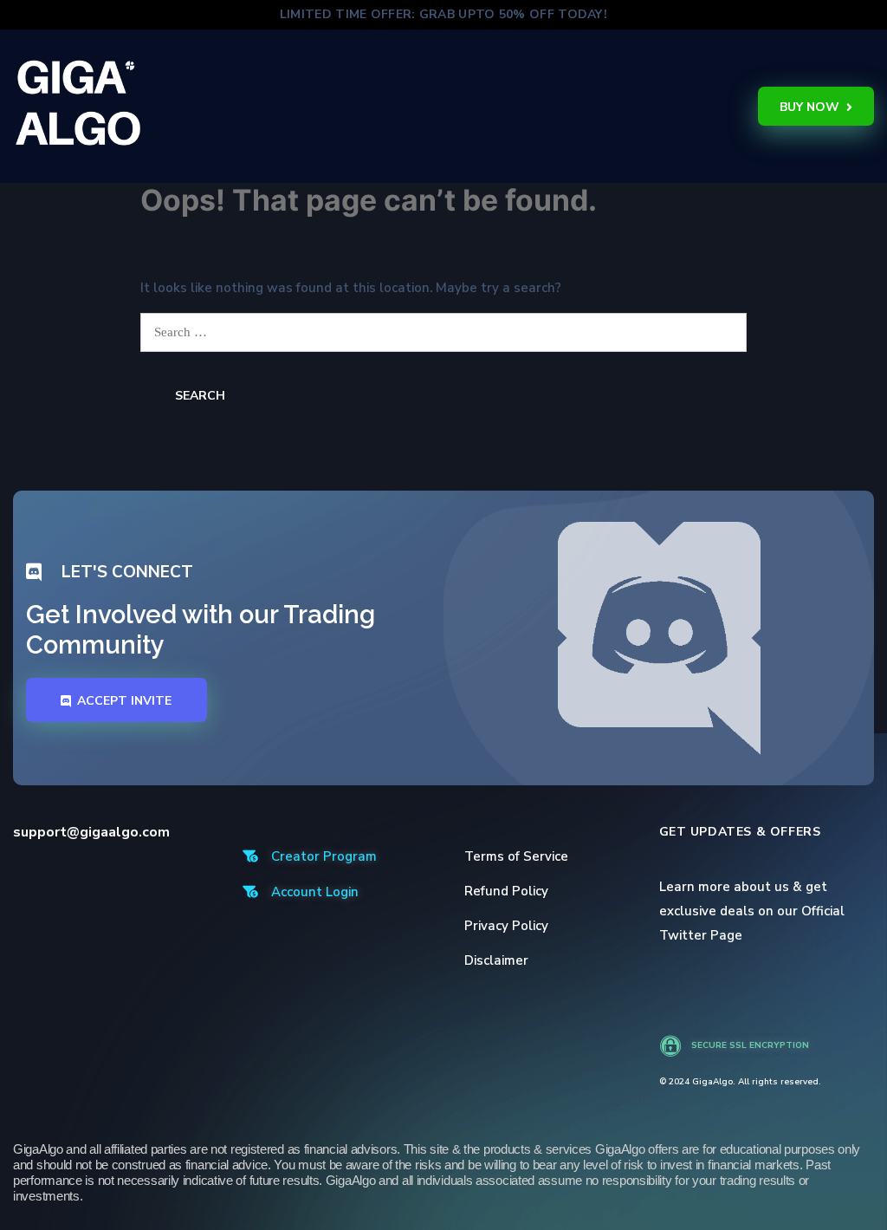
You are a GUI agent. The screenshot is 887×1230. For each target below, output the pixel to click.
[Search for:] (443, 332)
